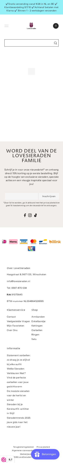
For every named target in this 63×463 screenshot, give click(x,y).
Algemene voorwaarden (23, 450)
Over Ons (12, 330)
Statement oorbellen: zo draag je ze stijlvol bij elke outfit (18, 360)
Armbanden (38, 316)
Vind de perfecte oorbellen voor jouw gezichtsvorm (18, 382)
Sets (33, 339)
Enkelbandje (38, 321)
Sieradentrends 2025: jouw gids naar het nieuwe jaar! (19, 422)
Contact (11, 316)
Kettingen (37, 325)
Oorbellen (37, 330)
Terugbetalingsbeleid (23, 447)
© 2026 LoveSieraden (21, 457)
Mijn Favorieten (15, 325)
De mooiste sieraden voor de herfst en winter (18, 395)
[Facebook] (25, 215)
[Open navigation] (6, 26)
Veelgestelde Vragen (18, 321)
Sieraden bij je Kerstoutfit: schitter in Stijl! (18, 409)
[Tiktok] (35, 215)
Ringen (35, 334)
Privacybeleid (43, 447)
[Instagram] (30, 215)
